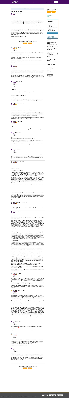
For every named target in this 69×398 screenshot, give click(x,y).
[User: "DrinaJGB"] (11, 66)
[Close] (68, 395)
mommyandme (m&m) (16, 202)
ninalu (14, 13)
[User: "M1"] (11, 47)
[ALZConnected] (15, 2)
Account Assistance (52, 76)
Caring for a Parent (52, 53)
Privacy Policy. (14, 397)
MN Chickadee (15, 290)
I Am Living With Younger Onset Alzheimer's (52, 46)
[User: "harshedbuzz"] (11, 162)
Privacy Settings (45, 395)
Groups (48, 16)
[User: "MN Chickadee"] (11, 290)
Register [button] (29, 43)
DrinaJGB (14, 65)
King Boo (14, 81)
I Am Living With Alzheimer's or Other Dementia (52, 45)
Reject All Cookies (52, 395)
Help (52, 77)
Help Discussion (31, 8)
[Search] (49, 2)
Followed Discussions (50, 15)
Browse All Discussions (50, 74)
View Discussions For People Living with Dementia (52, 70)
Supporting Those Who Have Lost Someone (52, 56)
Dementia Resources (50, 75)
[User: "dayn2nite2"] (11, 104)
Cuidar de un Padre (53, 67)
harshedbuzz (15, 161)
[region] (34, 395)
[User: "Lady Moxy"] (11, 149)
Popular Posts (49, 17)
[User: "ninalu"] (11, 14)
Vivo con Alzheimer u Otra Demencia (53, 61)
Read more (49, 31)
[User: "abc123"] (11, 122)
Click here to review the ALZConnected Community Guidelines (52, 37)
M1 (13, 47)
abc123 (14, 121)
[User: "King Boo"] (11, 81)
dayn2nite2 (14, 103)
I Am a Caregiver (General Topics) (52, 50)
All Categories (49, 40)
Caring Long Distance (52, 54)
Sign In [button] (25, 43)
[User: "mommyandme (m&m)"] (11, 203)
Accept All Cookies (60, 395)
